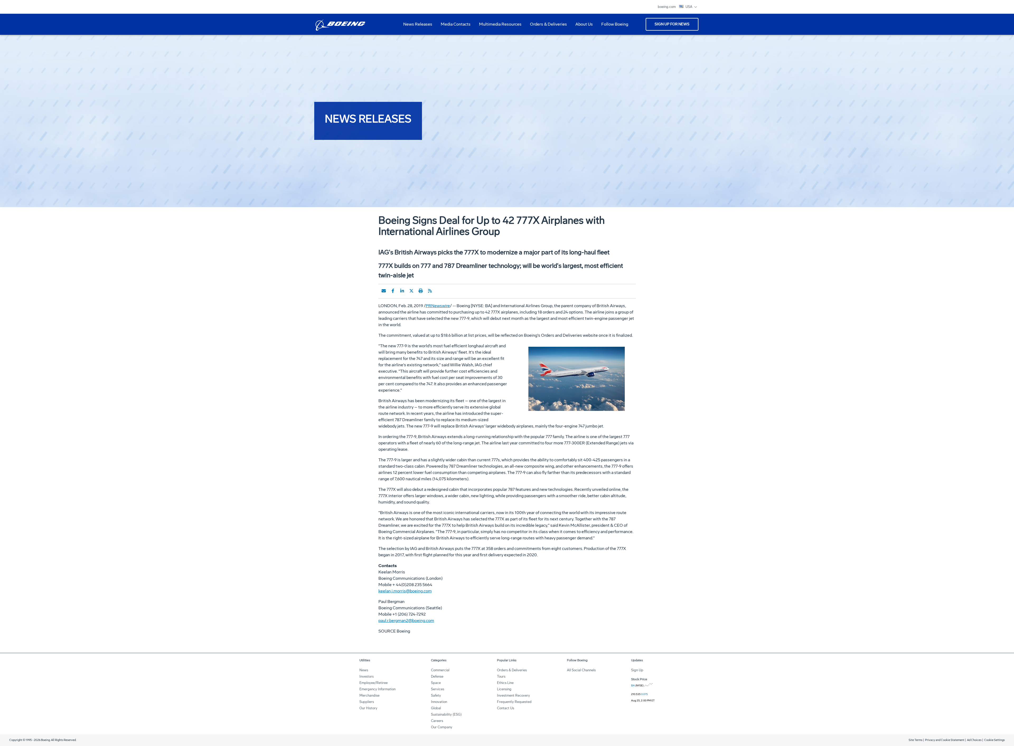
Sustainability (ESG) (446, 714)
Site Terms (915, 740)
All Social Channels (581, 670)
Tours (501, 676)
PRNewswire (438, 305)
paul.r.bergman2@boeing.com (406, 620)
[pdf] (439, 291)
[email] (384, 291)
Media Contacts (456, 24)
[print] (421, 291)
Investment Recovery (513, 695)
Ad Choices (974, 740)
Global (436, 708)
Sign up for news (672, 24)
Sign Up (637, 670)
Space (436, 683)
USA (689, 7)
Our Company (441, 727)
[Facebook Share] (393, 291)
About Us (582, 26)
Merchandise (369, 695)
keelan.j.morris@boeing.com (405, 590)
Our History (368, 708)
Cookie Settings (994, 740)
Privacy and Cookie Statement (944, 740)
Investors (366, 676)
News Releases (417, 24)
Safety (436, 695)
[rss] (430, 291)
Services (437, 689)
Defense (437, 676)
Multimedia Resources (498, 26)
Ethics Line (505, 683)
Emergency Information (377, 689)
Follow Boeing (614, 24)
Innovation (439, 702)
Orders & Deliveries (546, 26)
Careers (437, 721)
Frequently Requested (514, 702)
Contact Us (505, 708)
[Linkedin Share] (402, 291)
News (363, 670)
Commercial (440, 670)
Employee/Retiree (373, 683)
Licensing (504, 689)
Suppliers (366, 702)
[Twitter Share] (411, 291)
